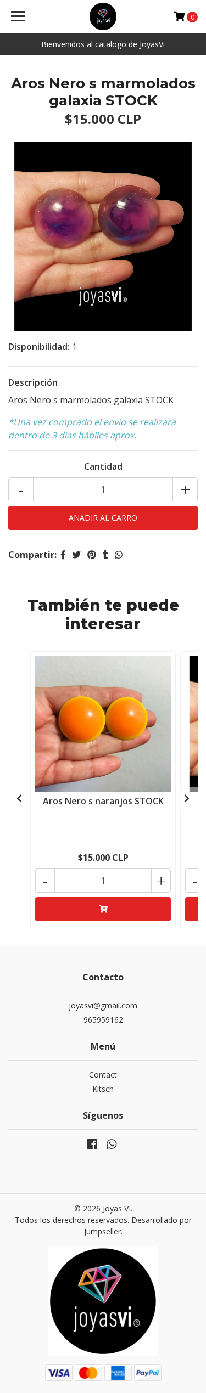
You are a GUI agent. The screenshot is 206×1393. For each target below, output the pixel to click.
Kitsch (103, 1089)
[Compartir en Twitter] (76, 555)
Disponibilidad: (39, 347)
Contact (103, 1074)
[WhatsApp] (111, 1146)
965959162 (103, 1019)
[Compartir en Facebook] (63, 555)
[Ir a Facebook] (92, 1146)
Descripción (33, 382)
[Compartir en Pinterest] (91, 555)
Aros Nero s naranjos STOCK (103, 801)
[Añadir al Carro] (103, 909)
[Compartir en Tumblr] (105, 555)
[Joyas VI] (103, 16)
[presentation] (19, 798)
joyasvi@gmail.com (103, 1005)
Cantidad (103, 466)
